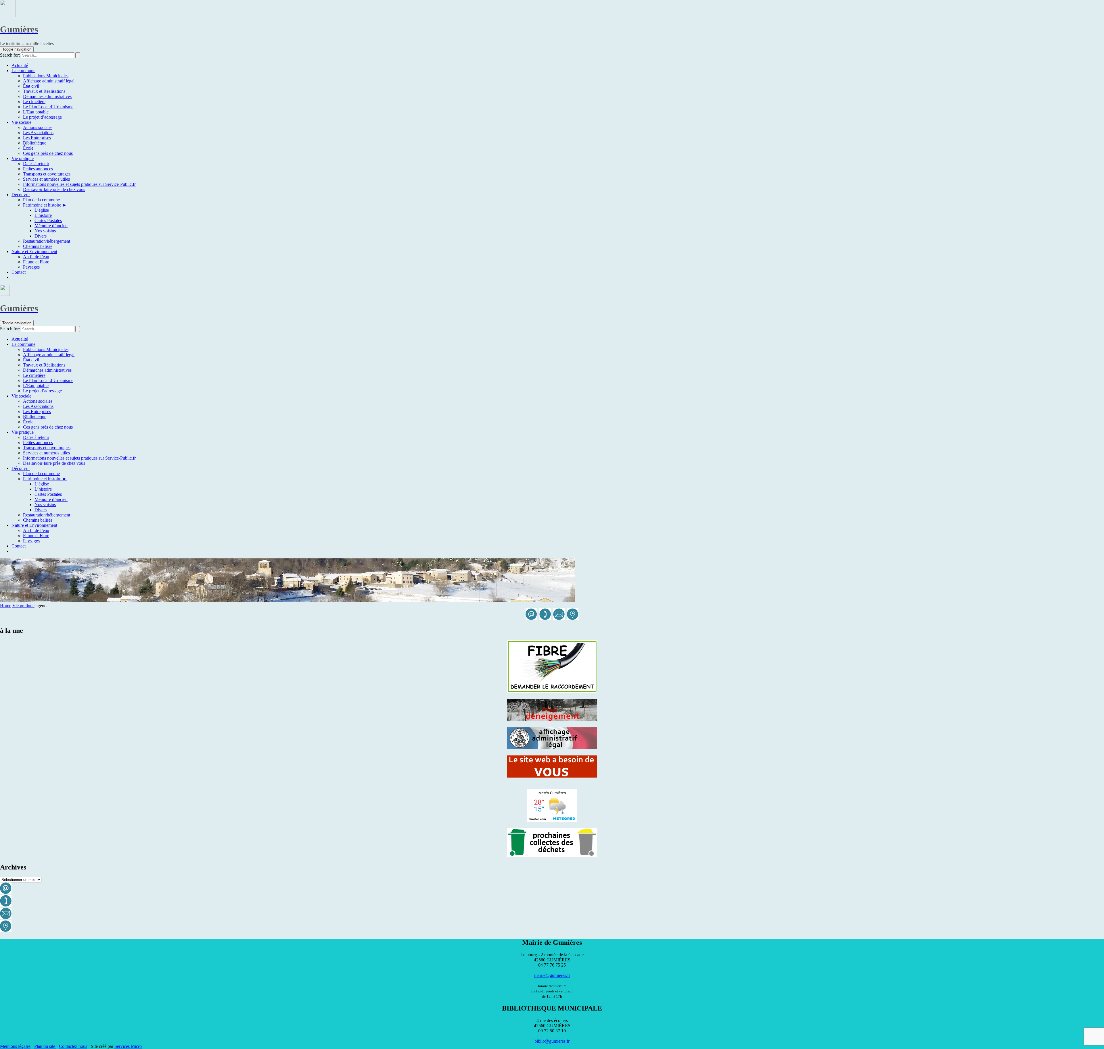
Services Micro (128, 1046)
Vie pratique (23, 605)
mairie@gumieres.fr (552, 975)
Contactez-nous (73, 1046)
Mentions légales (15, 1046)
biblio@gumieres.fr (552, 1041)
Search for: (10, 55)
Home (5, 605)
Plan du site (45, 1046)
